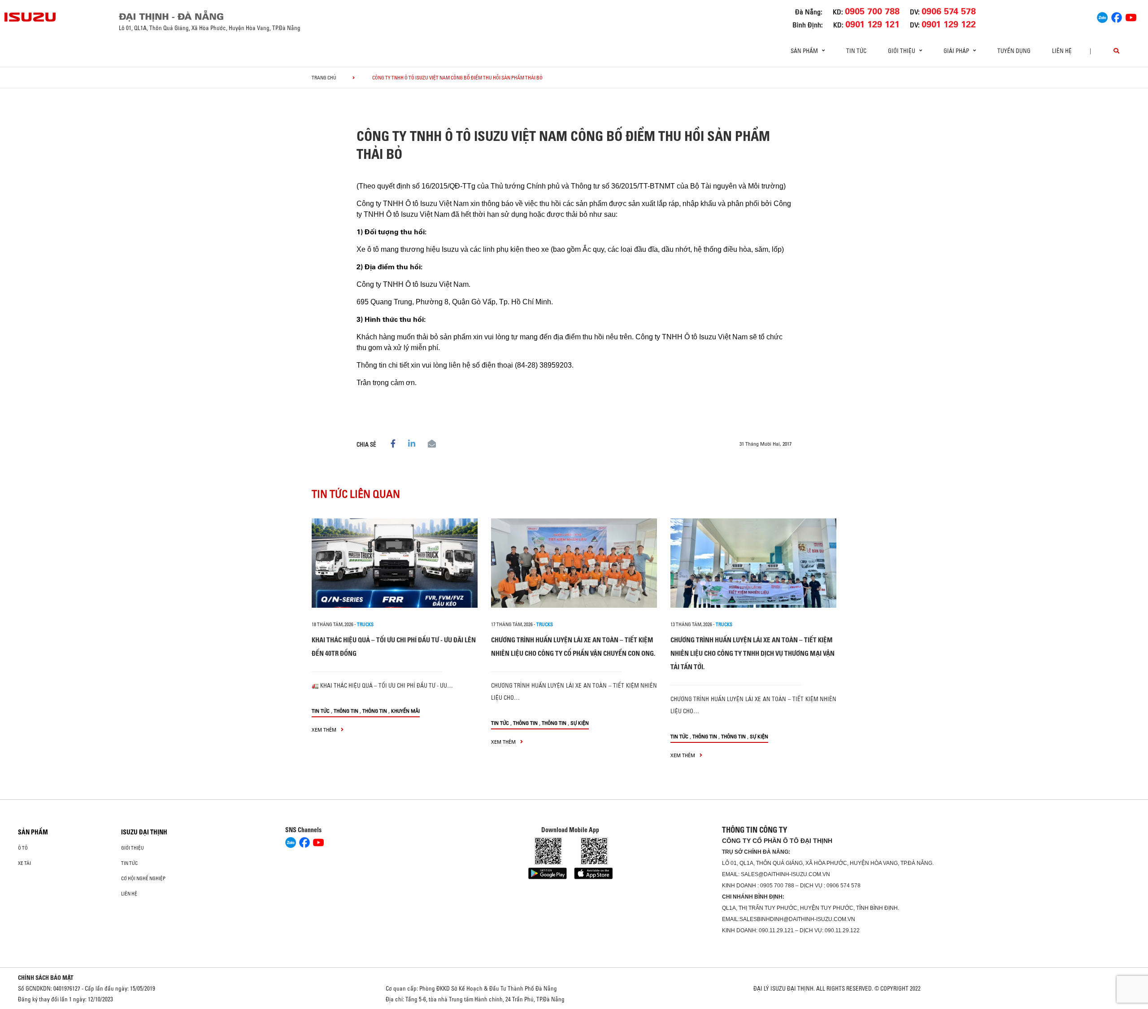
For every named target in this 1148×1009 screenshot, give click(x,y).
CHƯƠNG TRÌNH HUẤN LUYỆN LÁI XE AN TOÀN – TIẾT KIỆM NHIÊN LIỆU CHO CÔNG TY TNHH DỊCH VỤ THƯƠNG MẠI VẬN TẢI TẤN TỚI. (752, 653)
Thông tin (346, 710)
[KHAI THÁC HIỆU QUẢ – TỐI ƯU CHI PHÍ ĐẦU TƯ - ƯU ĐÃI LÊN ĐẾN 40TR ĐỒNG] (395, 563)
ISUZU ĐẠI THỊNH (144, 832)
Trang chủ (324, 78)
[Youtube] (1131, 16)
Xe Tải (24, 863)
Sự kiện (579, 722)
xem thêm (325, 729)
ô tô (23, 848)
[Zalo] (1102, 16)
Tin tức (856, 50)
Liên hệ (1062, 50)
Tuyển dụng (1014, 50)
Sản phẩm (33, 832)
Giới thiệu (132, 848)
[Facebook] (1116, 16)
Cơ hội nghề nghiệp (143, 878)
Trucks (365, 624)
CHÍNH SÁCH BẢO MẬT (46, 977)
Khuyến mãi (405, 710)
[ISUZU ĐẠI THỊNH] (30, 17)
